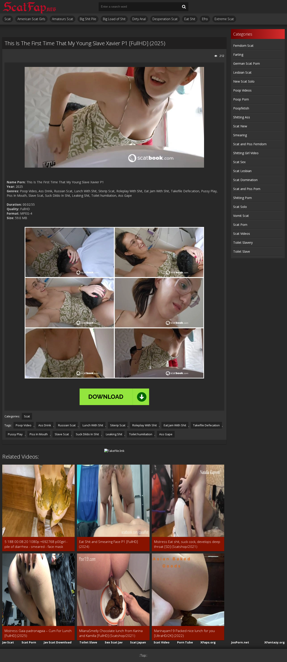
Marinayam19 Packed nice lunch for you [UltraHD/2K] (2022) (184, 633)
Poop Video (23, 425)
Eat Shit (189, 19)
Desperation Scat (165, 19)
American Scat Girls (31, 19)
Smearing (240, 135)
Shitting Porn (242, 198)
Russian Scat (67, 425)
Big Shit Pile (88, 19)
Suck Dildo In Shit (87, 434)
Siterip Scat (117, 425)
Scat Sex (239, 162)
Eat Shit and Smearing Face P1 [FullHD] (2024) (108, 544)
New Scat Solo (243, 81)
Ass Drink (44, 425)
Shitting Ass (241, 117)
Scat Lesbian (242, 171)
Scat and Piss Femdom (250, 144)
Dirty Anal (139, 19)
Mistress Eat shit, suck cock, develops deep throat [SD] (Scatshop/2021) (187, 544)
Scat (7, 19)
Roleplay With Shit (144, 425)
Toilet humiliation (140, 434)
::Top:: (143, 655)
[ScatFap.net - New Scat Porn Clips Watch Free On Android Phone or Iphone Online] (29, 6)
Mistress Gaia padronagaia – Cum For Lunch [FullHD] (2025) (38, 633)
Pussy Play (15, 434)
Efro (205, 19)
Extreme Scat (224, 19)
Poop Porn (241, 99)
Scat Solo (240, 207)
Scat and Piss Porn (246, 189)
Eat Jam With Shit (175, 425)
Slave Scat (62, 434)
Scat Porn (240, 224)
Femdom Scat (243, 45)
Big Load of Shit (114, 19)
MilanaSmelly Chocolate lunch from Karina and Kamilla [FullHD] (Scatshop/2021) (111, 633)
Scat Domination (245, 180)
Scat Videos (241, 233)
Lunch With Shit (93, 425)
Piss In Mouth (39, 434)
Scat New (240, 126)
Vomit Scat (241, 216)
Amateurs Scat (62, 19)
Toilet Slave (241, 251)
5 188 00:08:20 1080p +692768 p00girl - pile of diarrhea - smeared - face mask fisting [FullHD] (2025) (35, 544)
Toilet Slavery (243, 242)
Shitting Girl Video (246, 153)
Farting (238, 54)
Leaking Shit (114, 434)
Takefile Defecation (206, 425)
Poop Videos (242, 90)
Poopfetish (241, 108)
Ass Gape (165, 434)
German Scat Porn (246, 63)
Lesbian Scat (242, 72)
